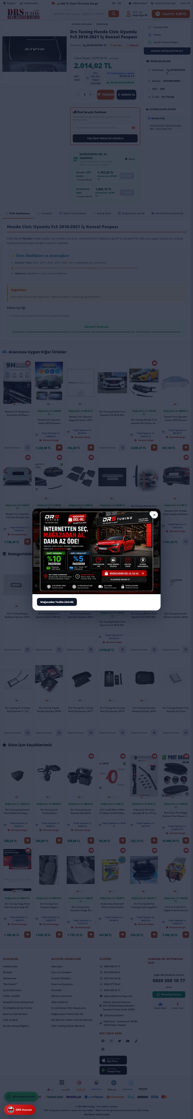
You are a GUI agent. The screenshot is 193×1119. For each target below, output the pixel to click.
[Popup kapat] (154, 514)
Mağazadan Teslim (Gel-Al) (57, 601)
